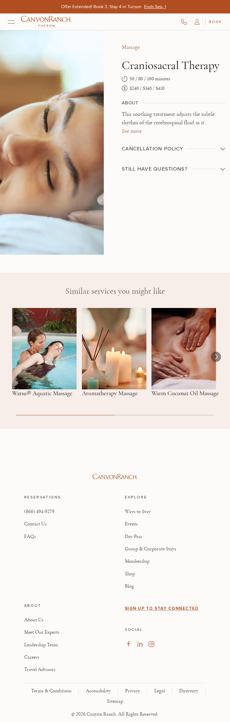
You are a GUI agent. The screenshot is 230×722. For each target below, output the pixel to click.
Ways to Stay (138, 511)
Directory (188, 690)
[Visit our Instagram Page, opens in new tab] (151, 644)
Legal (159, 690)
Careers (31, 657)
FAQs (30, 536)
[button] (197, 22)
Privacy (132, 690)
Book (215, 21)
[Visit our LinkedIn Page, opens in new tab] (139, 644)
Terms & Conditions (51, 690)
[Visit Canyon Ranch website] (115, 477)
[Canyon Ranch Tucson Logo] (46, 22)
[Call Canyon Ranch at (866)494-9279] (184, 22)
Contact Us (35, 523)
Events (131, 523)
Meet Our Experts (41, 632)
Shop (130, 573)
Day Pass (133, 536)
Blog (129, 586)
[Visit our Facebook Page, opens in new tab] (128, 644)
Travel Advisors (40, 669)
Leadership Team (41, 644)
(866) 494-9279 (39, 511)
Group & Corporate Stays (150, 548)
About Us (33, 619)
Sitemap (115, 701)
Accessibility (98, 690)
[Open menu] (11, 22)
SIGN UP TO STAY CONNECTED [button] (162, 608)
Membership (137, 561)
